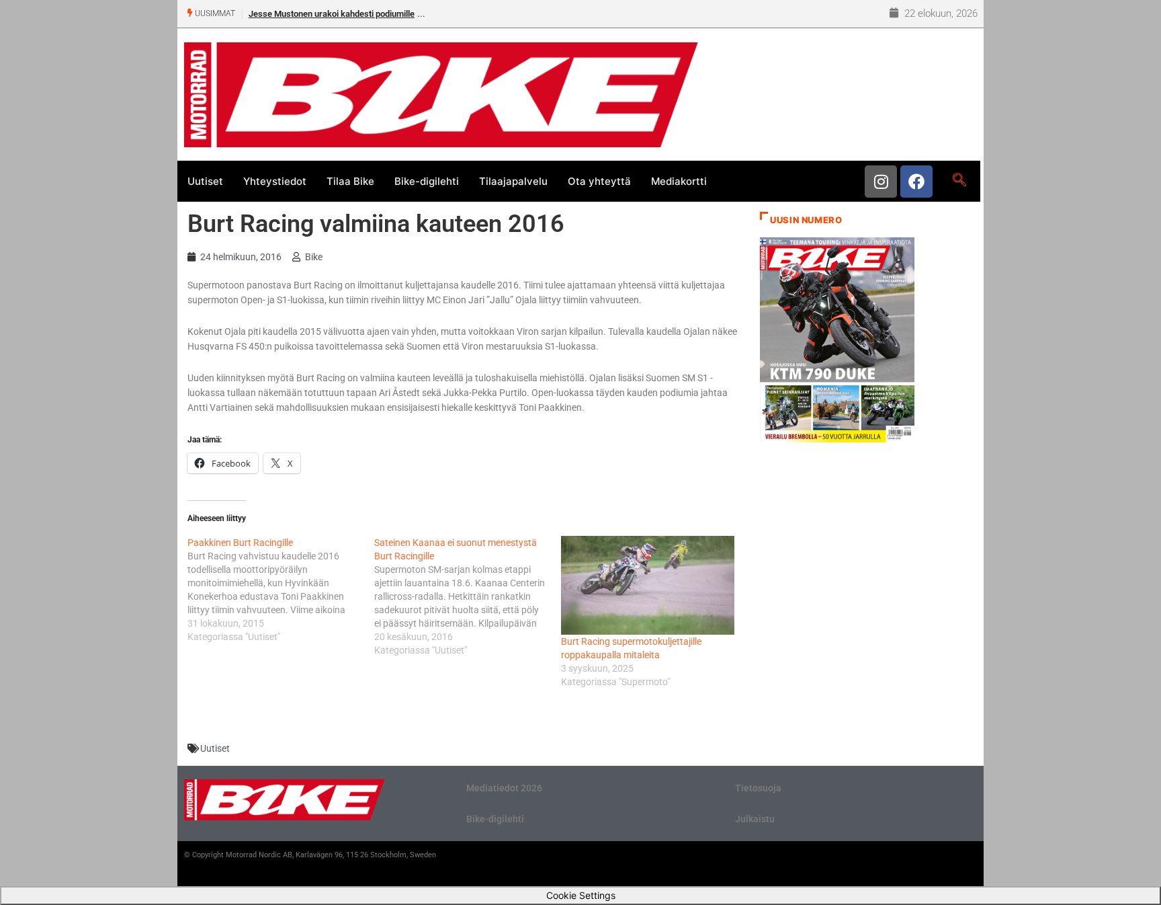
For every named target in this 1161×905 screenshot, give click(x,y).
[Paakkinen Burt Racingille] (280, 589)
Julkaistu (755, 819)
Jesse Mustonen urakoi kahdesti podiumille (332, 14)
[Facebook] (916, 181)
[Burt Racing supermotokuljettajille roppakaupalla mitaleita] (647, 585)
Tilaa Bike (350, 181)
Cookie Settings (580, 895)
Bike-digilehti (426, 181)
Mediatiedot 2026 (504, 788)
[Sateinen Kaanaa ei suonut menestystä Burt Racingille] (467, 596)
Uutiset (205, 181)
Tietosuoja (758, 788)
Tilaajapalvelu (513, 181)
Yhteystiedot (274, 181)
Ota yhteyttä (599, 181)
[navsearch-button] (959, 181)
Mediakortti (679, 181)
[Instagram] (881, 181)
